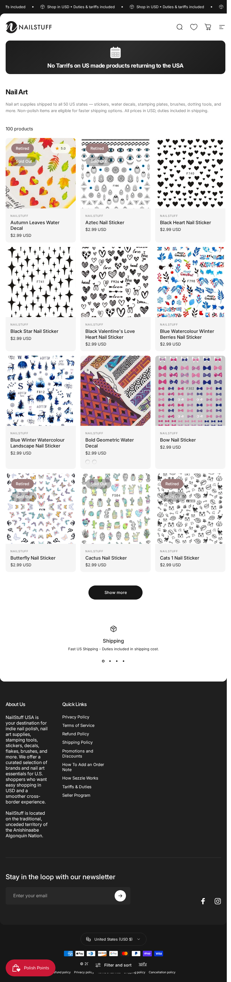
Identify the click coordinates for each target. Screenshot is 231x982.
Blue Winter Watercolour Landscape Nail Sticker (37, 443)
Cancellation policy (162, 972)
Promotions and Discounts (77, 754)
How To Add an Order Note (83, 767)
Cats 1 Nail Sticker (179, 558)
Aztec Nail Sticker (104, 222)
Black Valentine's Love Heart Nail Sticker (110, 334)
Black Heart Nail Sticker (185, 222)
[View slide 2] (110, 661)
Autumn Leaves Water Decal (34, 225)
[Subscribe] (120, 895)
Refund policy (61, 972)
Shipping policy (134, 972)
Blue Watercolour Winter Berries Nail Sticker (187, 334)
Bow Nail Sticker (178, 440)
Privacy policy (84, 972)
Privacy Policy (75, 717)
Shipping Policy (77, 742)
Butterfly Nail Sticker (32, 558)
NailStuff (19, 215)
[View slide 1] (103, 661)
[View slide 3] (117, 661)
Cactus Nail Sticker (106, 558)
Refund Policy (75, 733)
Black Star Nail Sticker (34, 331)
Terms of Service (78, 725)
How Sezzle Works (80, 778)
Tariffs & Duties (77, 786)
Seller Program (76, 795)
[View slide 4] (123, 661)
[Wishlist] (194, 27)
